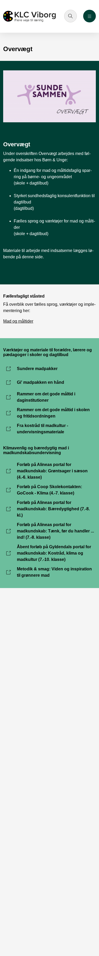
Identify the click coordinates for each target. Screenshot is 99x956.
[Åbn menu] (89, 16)
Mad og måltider (18, 321)
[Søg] (70, 16)
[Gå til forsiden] (29, 16)
